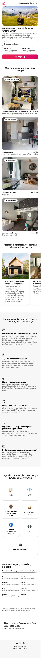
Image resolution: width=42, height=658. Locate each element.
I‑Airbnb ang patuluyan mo (27, 3)
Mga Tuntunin (23, 648)
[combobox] (20, 44)
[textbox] (11, 51)
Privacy (15, 648)
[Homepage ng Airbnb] (3, 3)
